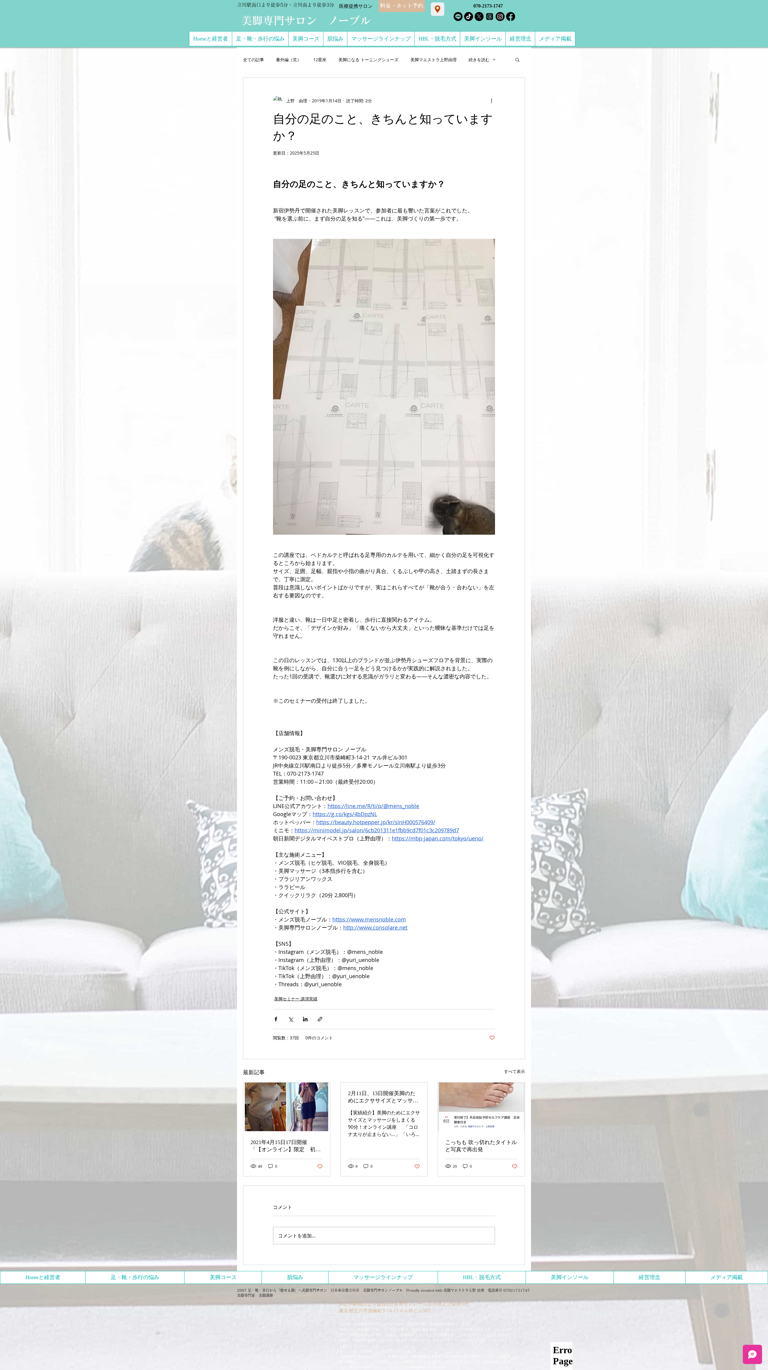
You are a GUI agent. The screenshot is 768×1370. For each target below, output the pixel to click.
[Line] (458, 16)
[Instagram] (500, 16)
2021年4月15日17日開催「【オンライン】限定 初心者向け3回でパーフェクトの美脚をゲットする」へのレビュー (285, 1146)
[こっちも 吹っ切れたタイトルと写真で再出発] (481, 1107)
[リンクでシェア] (320, 1019)
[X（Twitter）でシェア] (290, 1019)
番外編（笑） (288, 59)
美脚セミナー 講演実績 (295, 999)
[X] (479, 16)
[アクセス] (437, 9)
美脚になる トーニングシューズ (368, 59)
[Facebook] (510, 16)
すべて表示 (514, 1071)
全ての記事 (253, 59)
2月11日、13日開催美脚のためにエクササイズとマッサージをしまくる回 (383, 1097)
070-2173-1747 (488, 5)
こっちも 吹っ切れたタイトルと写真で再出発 (481, 1145)
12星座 (319, 59)
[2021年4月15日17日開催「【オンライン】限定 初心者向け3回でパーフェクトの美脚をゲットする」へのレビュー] (286, 1107)
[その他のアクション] (491, 100)
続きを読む (479, 59)
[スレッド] (489, 16)
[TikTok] (468, 16)
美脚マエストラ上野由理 (433, 59)
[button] (517, 59)
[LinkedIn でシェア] (305, 1019)
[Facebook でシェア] (276, 1019)
